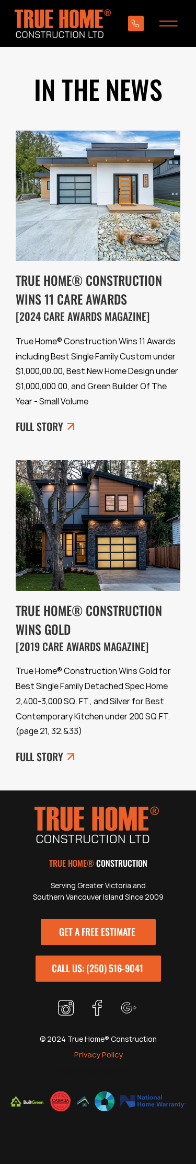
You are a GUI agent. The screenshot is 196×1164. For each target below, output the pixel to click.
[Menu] (172, 23)
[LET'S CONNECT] (136, 23)
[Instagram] (66, 1007)
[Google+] (129, 1007)
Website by (75, 1070)
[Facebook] (98, 1007)
